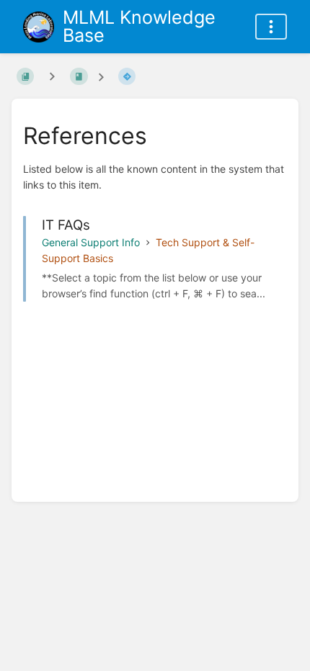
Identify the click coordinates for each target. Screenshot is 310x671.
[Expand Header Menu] (271, 27)
